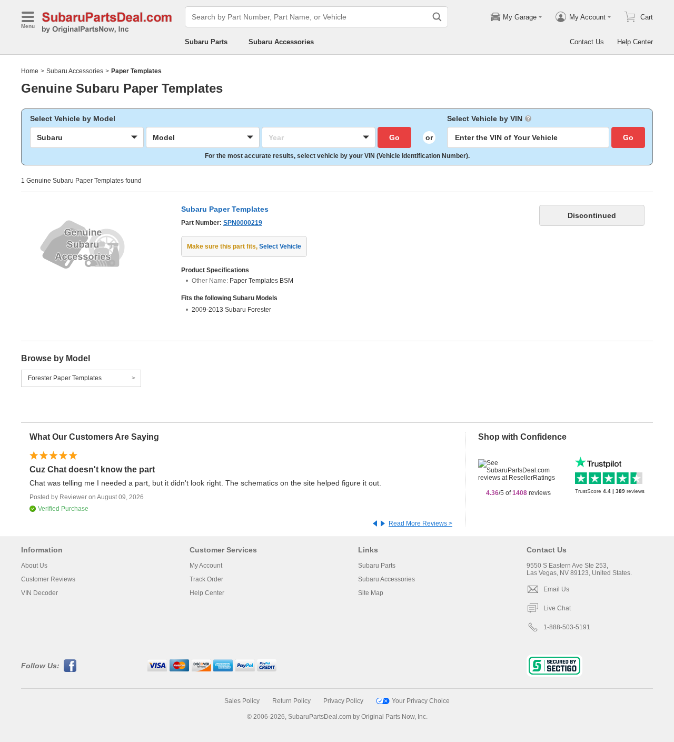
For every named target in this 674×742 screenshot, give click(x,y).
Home (29, 71)
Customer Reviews (48, 579)
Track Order (206, 579)
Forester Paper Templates (65, 378)
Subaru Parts (206, 42)
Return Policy (291, 701)
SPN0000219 (242, 222)
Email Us (556, 589)
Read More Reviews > (420, 523)
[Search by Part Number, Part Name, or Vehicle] (437, 17)
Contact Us (587, 42)
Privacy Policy (343, 701)
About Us (34, 565)
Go (394, 137)
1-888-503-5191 (566, 627)
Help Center (635, 42)
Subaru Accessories (281, 42)
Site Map (370, 593)
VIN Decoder (39, 593)
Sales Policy (242, 701)
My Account (206, 565)
